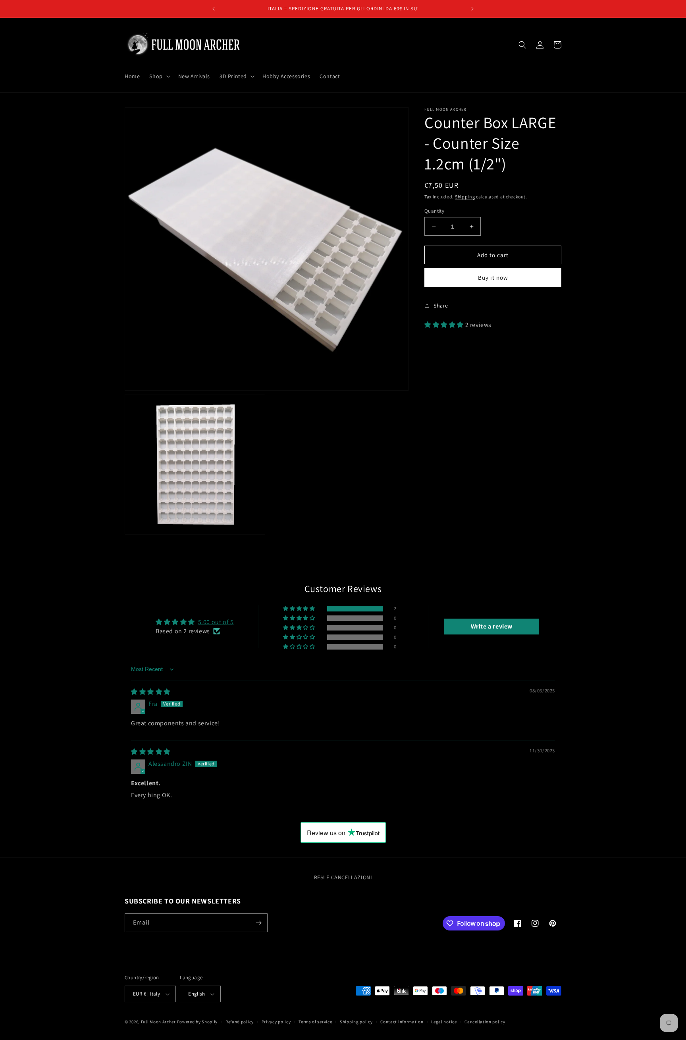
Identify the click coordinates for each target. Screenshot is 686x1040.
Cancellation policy (484, 1022)
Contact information (401, 1022)
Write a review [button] (492, 626)
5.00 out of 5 (216, 622)
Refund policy (239, 1022)
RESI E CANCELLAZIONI (343, 877)
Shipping (465, 197)
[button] (159, 76)
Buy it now (493, 277)
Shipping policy (356, 1022)
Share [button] (441, 305)
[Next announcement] (472, 8)
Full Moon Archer (158, 1022)
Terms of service (315, 1022)
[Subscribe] (258, 922)
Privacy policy (276, 1022)
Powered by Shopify (197, 1022)
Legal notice (444, 1022)
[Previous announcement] (213, 8)
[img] (150, 692)
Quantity (434, 211)
